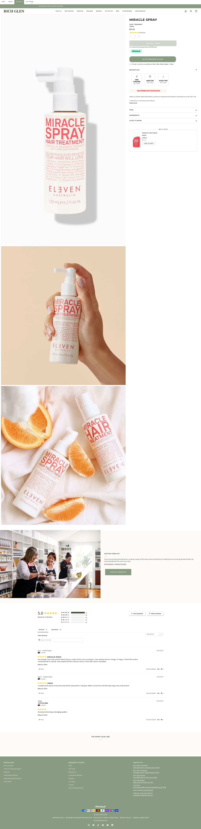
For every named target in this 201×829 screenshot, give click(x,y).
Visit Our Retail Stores (75, 788)
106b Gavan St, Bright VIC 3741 (143, 782)
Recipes (71, 778)
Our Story (71, 781)
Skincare (19, 1)
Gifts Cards (7, 781)
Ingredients (134, 115)
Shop (70, 765)
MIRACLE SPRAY (42, 664)
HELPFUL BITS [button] (9, 762)
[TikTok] (98, 825)
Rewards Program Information (79, 817)
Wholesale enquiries (11, 775)
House (10, 1)
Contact (71, 785)
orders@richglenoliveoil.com (143, 795)
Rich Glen (99, 814)
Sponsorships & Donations (12, 778)
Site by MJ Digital (100, 820)
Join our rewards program (12, 769)
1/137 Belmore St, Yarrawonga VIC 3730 (146, 772)
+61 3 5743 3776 (148, 790)
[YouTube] (107, 825)
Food (3, 1)
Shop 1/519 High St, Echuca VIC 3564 (145, 777)
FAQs (131, 110)
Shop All (6, 772)
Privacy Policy (125, 817)
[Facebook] (93, 825)
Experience (72, 772)
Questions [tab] (54, 629)
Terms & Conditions (141, 817)
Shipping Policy (58, 817)
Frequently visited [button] (76, 762)
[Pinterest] (103, 825)
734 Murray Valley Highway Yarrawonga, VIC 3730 (149, 787)
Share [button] (42, 669)
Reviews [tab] (41, 629)
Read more (133, 103)
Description (134, 70)
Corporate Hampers (75, 775)
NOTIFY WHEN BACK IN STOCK (152, 59)
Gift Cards (71, 769)
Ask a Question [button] (138, 613)
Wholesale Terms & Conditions (105, 817)
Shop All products (118, 572)
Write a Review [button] (156, 613)
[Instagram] (89, 825)
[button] (58, 11)
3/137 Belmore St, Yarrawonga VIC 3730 (146, 767)
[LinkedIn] (112, 825)
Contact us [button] (138, 762)
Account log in (9, 765)
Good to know (135, 120)
